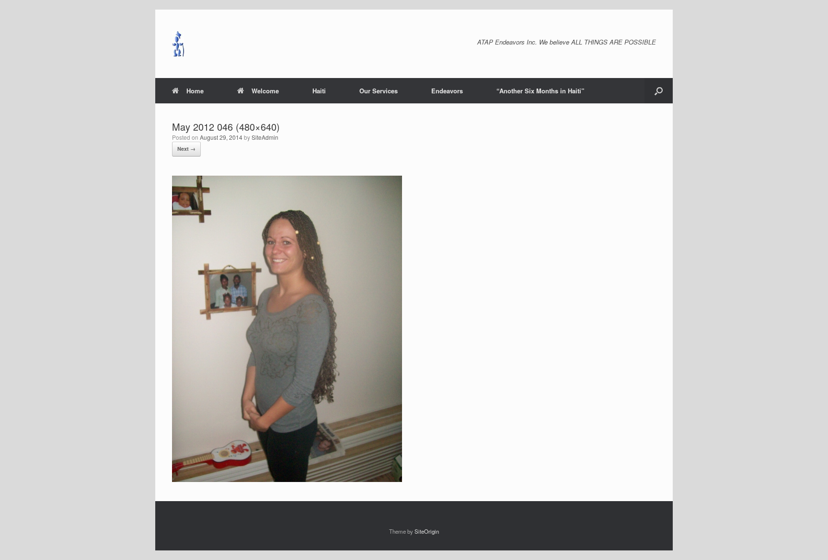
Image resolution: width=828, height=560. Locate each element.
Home (195, 90)
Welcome (265, 90)
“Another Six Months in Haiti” (540, 90)
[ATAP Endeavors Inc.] (178, 43)
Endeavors (447, 90)
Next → (186, 148)
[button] (658, 90)
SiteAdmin (265, 137)
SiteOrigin (426, 531)
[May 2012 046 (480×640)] (287, 479)
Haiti (319, 90)
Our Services (378, 90)
